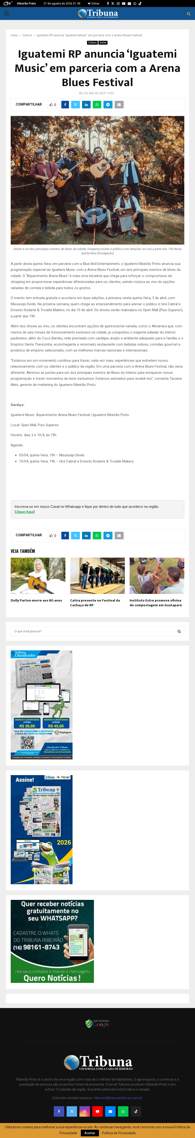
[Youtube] (97, 1111)
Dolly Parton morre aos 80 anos (36, 600)
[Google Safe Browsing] (97, 1027)
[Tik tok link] (140, 3)
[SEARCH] (179, 631)
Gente (103, 42)
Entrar (95, 3)
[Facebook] (59, 1111)
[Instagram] (84, 1111)
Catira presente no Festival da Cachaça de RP (95, 602)
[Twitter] (72, 1111)
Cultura (92, 42)
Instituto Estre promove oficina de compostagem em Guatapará (156, 602)
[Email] (110, 1111)
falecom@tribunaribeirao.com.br (117, 1098)
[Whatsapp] (123, 1111)
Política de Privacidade (119, 1133)
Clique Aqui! (25, 512)
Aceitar (89, 1133)
